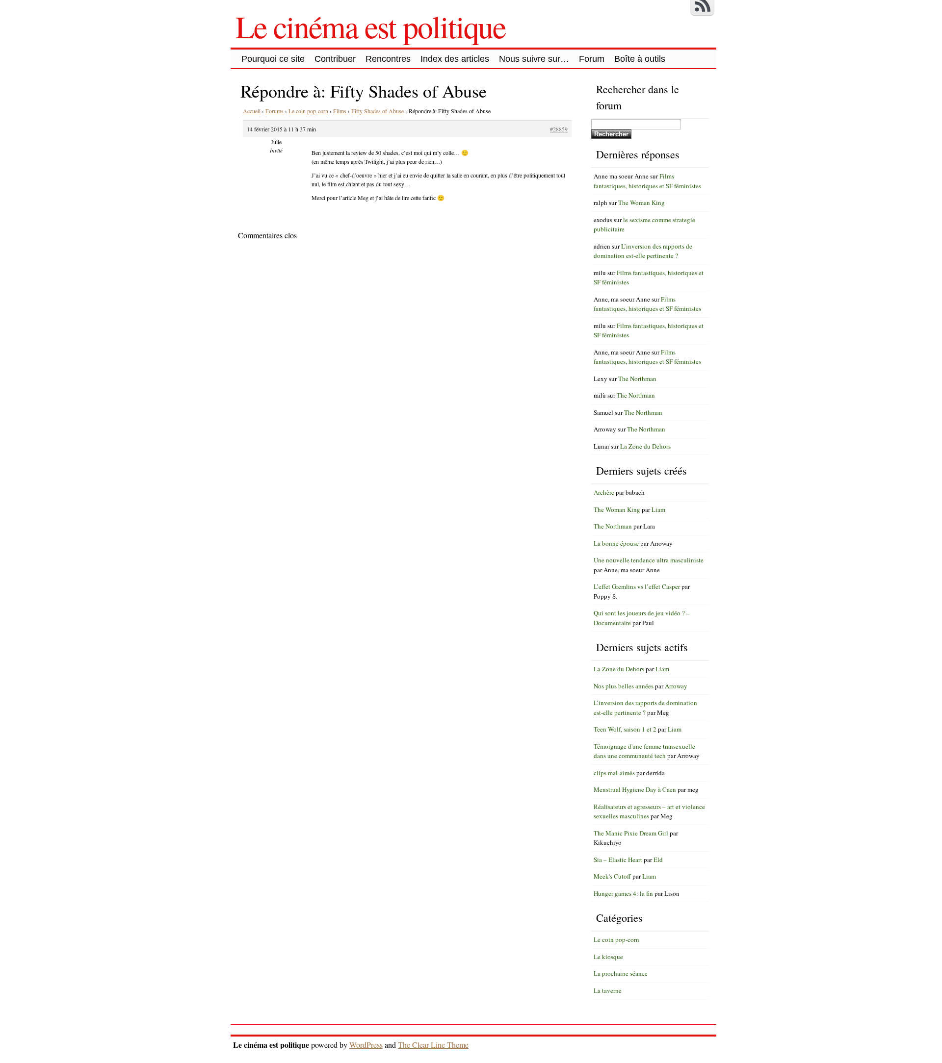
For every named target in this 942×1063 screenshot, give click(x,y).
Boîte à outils (639, 59)
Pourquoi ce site (273, 59)
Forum (591, 59)
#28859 (559, 129)
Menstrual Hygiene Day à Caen (635, 789)
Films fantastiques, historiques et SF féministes (647, 181)
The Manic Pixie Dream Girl (631, 833)
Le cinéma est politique (370, 26)
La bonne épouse (616, 543)
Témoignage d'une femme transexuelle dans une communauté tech (644, 751)
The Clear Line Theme (433, 1044)
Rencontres (388, 59)
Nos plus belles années (624, 686)
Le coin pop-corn (308, 111)
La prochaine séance (621, 973)
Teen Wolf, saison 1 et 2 (625, 729)
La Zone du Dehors (645, 446)
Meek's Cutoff (612, 876)
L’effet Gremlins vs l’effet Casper (637, 586)
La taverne (608, 990)
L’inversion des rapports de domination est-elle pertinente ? (643, 251)
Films (339, 111)
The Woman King (641, 202)
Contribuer (335, 59)
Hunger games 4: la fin (623, 893)
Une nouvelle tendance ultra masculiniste (649, 560)
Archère (604, 492)
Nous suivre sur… (534, 59)
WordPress (366, 1044)
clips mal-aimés (614, 772)
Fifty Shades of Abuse (377, 111)
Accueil (252, 111)
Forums (274, 111)
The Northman (637, 378)
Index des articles (454, 59)
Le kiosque (608, 956)
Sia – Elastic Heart (618, 859)
